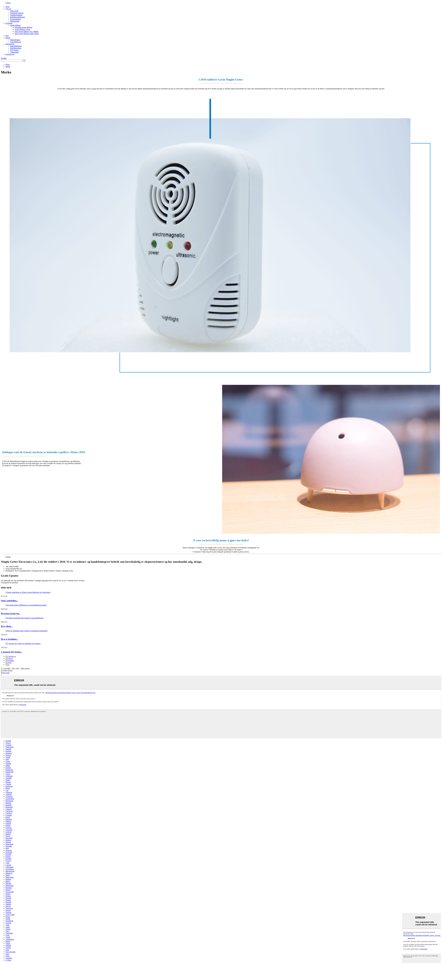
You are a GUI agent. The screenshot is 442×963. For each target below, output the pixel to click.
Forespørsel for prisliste (9, 583)
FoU (7, 36)
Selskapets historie (16, 13)
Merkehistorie (15, 40)
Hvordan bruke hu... (11, 613)
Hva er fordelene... (9, 639)
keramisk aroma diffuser (23, 27)
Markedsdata (14, 21)
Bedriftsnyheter (15, 48)
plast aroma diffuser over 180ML (27, 32)
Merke (8, 38)
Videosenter (14, 52)
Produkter (9, 23)
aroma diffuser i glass (22, 29)
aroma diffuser (15, 25)
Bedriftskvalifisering (17, 17)
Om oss (8, 9)
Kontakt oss (10, 54)
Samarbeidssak (15, 42)
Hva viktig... (7, 626)
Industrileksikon (16, 46)
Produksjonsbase (16, 15)
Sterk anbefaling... (9, 600)
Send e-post (5, 673)
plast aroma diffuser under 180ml (27, 34)
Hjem (8, 7)
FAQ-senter (14, 50)
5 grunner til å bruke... (11, 652)
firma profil (14, 11)
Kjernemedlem (15, 19)
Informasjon (10, 44)
